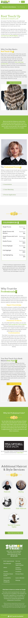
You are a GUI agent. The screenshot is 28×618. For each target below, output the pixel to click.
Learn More (20, 452)
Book (23, 1)
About (5, 567)
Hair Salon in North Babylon (9, 7)
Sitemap (17, 580)
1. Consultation (7, 184)
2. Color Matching (8, 189)
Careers (5, 571)
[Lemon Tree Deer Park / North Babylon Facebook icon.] (12, 587)
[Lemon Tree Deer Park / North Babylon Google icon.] (16, 587)
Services (17, 561)
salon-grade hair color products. (18, 324)
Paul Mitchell (7, 563)
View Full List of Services (15, 533)
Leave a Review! (19, 578)
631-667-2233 (14, 556)
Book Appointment (15, 82)
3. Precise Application (9, 194)
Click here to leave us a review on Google (14, 589)
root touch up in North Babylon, (9, 35)
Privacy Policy (19, 574)
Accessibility (7, 578)
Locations (18, 571)
